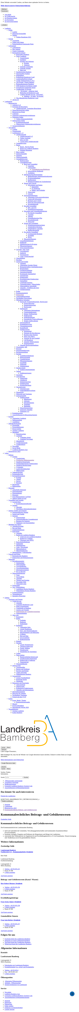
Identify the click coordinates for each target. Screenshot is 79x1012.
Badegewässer (24, 161)
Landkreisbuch (20, 444)
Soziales (18, 354)
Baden (18, 618)
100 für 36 (15, 100)
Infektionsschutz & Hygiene (28, 244)
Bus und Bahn (16, 528)
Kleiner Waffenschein (30, 314)
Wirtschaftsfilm (20, 564)
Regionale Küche (21, 679)
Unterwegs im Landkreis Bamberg (30, 537)
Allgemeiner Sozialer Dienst (28, 265)
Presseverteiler (16, 429)
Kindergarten (24, 277)
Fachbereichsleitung (26, 270)
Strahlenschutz (24, 383)
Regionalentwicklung (18, 53)
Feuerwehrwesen (29, 303)
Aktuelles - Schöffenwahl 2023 (29, 288)
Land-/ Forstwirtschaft (27, 256)
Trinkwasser (31, 192)
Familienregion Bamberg (23, 72)
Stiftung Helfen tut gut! (19, 498)
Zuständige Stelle (6, 819)
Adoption (23, 263)
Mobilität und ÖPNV (14, 524)
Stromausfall (28, 331)
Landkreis (8, 28)
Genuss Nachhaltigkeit (23, 678)
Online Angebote (25, 138)
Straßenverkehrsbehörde (27, 369)
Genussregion (16, 676)
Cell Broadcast (28, 340)
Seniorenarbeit (20, 517)
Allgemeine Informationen (32, 310)
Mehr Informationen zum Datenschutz (12, 760)
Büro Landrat (20, 152)
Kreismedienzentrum (18, 476)
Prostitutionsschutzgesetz (35, 209)
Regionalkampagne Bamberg (25, 84)
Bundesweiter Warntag (31, 335)
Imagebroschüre (21, 434)
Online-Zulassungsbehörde (24, 119)
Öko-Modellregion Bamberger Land (27, 98)
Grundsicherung (25, 359)
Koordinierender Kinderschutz (29, 279)
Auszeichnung (24, 58)
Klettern (18, 641)
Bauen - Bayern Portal (27, 147)
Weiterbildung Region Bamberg (26, 591)
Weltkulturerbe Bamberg (23, 674)
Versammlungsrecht (26, 326)
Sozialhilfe (23, 362)
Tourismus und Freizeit (15, 599)
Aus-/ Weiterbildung (18, 587)
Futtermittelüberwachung (27, 390)
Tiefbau (18, 371)
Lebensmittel (32, 167)
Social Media (16, 448)
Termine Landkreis (18, 430)
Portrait (10, 39)
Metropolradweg (21, 549)
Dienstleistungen (29, 403)
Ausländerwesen (21, 143)
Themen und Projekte (22, 580)
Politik (10, 30)
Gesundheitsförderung (27, 241)
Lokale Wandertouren (26, 645)
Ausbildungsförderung (27, 356)
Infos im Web (24, 140)
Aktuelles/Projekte (18, 526)
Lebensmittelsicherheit (23, 296)
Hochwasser (27, 307)
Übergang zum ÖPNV (27, 540)
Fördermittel (16, 585)
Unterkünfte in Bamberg (23, 608)
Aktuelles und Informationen (25, 690)
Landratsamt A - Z (17, 133)
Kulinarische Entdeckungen (24, 688)
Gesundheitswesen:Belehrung (41, 169)
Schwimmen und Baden (35, 185)
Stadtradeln (19, 544)
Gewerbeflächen (21, 566)
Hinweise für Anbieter (19, 693)
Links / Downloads (22, 547)
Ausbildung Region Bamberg (25, 589)
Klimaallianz (20, 75)
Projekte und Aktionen (27, 61)
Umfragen (15, 114)
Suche (3, 777)
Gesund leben (16, 502)
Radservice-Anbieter (26, 538)
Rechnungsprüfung (22, 352)
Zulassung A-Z (24, 411)
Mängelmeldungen (22, 551)
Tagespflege (23, 281)
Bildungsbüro (16, 486)
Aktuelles (19, 533)
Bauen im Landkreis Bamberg (29, 148)
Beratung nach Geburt (34, 201)
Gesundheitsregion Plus (35, 218)
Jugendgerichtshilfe (26, 272)
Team (18, 575)
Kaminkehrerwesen (26, 324)
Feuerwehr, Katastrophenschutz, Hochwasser (33, 302)
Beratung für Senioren (23, 521)
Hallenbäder (23, 624)
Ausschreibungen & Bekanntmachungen (24, 415)
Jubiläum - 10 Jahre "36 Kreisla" (34, 96)
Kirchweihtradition (18, 705)
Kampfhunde (24, 328)
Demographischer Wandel (20, 512)
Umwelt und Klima (14, 554)
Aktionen (27, 65)
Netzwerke (31, 221)
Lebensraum (12, 46)
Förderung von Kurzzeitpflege (25, 523)
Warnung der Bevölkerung (32, 333)
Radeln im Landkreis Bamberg (25, 535)
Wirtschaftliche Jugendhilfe (28, 286)
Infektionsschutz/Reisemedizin (33, 174)
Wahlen (14, 35)
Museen (14, 704)
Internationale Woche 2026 (20, 707)
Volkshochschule (17, 472)
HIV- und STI (32, 208)
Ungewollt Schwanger (34, 199)
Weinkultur (19, 681)
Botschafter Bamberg (22, 54)
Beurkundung (24, 268)
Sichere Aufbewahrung (31, 321)
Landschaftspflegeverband (24, 79)
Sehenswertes (16, 665)
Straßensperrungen (25, 373)
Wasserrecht (20, 392)
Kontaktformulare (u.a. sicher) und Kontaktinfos (19, 967)
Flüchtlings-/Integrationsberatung (26, 509)
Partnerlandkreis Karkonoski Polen (23, 44)
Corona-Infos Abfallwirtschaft (29, 141)
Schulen (14, 456)
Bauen (18, 145)
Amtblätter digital (25, 437)
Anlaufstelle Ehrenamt (19, 490)
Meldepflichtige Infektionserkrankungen (40, 176)
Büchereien (15, 484)
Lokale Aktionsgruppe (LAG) (25, 80)
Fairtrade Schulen (25, 68)
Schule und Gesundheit (31, 223)
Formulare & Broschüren (20, 107)
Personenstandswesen (22, 350)
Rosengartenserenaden (23, 702)
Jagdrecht (23, 253)
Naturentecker (24, 662)
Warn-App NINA (29, 336)
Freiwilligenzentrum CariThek (21, 497)
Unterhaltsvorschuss (26, 282)
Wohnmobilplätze (21, 613)
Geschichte (15, 40)
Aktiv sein (15, 615)
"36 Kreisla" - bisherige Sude (29, 91)
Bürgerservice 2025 (14, 451)
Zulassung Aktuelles (26, 409)
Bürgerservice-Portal (18, 112)
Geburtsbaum (16, 47)
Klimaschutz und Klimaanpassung (22, 557)
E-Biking (23, 634)
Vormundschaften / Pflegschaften (30, 284)
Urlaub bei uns (16, 601)
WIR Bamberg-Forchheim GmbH (26, 86)
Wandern (19, 643)
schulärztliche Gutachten (35, 228)
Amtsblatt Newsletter (26, 439)
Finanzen (19, 155)
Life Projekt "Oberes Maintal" (25, 82)
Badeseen (23, 622)
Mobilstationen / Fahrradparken (21, 552)
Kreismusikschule (17, 474)
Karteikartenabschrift (22, 122)
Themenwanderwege (26, 646)
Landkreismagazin (21, 443)
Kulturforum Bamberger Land (25, 77)
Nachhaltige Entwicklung (24, 298)
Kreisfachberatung (25, 385)
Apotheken (31, 173)
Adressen (27, 401)
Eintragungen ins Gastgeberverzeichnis (28, 611)
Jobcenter (19, 507)
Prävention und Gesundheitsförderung (35, 211)
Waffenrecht (23, 309)
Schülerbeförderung (18, 530)
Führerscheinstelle (21, 157)
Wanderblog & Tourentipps (28, 651)
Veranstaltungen (17, 594)
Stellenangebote (17, 420)
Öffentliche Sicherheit (22, 300)
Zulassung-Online (17, 117)
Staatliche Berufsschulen (23, 465)
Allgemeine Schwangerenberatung (38, 197)
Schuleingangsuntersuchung (36, 225)
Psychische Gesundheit (35, 213)
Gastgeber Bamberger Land (24, 604)
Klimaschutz (20, 295)
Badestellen (35, 187)
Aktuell (18, 479)
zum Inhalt (8, 14)
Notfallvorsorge (25, 329)
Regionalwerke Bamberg (20, 556)
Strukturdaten (20, 563)
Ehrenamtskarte (17, 493)
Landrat (14, 32)
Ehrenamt (11, 488)
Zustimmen (5, 11)
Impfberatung (32, 180)
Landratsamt (8, 101)
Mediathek (27, 406)
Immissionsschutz (25, 382)
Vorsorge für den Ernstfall (32, 338)
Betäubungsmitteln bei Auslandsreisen (39, 181)
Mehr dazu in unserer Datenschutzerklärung (15, 5)
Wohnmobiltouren (21, 664)
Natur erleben (20, 655)
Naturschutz (23, 378)
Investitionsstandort (18, 561)
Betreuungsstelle (25, 357)
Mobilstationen (20, 545)
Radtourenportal (25, 639)
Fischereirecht (24, 255)
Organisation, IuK (21, 347)
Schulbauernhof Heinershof (28, 658)
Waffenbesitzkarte (29, 317)
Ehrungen (15, 495)
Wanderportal (24, 650)
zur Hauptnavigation (11, 18)
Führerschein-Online (18, 120)
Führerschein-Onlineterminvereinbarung (28, 124)
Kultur (18, 291)
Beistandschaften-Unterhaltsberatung (31, 267)
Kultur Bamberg (17, 712)
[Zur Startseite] (29, 745)
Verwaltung (12, 127)
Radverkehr (15, 531)
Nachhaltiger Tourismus (19, 695)
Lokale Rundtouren (26, 629)
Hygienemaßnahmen (34, 178)
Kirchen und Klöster (22, 671)
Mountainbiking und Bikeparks (29, 632)
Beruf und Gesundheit (30, 164)
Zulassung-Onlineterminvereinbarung (23, 115)
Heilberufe (23, 242)
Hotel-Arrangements (22, 606)
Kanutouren (19, 617)
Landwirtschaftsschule (23, 469)
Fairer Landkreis (21, 56)
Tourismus (19, 375)
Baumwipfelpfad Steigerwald (29, 657)
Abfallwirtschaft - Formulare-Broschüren (28, 108)
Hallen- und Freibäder (38, 190)
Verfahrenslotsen (25, 289)
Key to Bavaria (20, 571)
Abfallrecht (23, 380)
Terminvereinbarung (18, 126)
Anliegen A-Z (16, 105)
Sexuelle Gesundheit (30, 206)
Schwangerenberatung (30, 195)
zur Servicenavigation (11, 21)
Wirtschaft (11, 559)
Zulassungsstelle (21, 396)
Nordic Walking (25, 648)
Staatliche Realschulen (23, 462)
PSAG (30, 237)
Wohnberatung (24, 366)
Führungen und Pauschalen (20, 683)
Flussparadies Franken (23, 73)
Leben (6, 453)
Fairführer (23, 60)
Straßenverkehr (20, 368)
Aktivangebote (20, 685)
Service (18, 481)
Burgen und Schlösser (23, 669)
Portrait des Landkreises (8, 796)
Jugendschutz (24, 275)
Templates (27, 404)
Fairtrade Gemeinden (26, 67)
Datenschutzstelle (21, 154)
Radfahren (19, 625)
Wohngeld (23, 364)
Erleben (7, 598)
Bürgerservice (12, 103)
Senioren (15, 516)
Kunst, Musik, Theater (19, 700)
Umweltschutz (20, 376)
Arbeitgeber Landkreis (19, 418)
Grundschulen (20, 458)
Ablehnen (4, 9)
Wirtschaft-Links (21, 584)
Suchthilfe (31, 235)
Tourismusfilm (20, 667)
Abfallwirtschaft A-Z (26, 136)
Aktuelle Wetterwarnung (31, 342)
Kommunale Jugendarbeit (28, 274)
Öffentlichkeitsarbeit (14, 423)
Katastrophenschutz (30, 305)
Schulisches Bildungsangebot (25, 460)
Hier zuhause (16, 49)
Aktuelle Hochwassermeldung (29, 345)
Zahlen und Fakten (18, 42)
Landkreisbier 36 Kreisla (23, 89)
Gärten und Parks (21, 672)
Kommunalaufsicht (22, 293)
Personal (18, 349)
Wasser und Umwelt (30, 183)
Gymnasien (19, 467)
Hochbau (19, 260)
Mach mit (23, 70)
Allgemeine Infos (25, 627)
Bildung (10, 455)
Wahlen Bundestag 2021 (23, 37)
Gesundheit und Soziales (16, 500)
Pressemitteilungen (18, 427)
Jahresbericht (20, 441)
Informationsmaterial (22, 570)
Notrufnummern (29, 343)
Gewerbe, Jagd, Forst (22, 249)
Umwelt (30, 194)
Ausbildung (15, 422)
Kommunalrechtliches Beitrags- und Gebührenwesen (21, 810)
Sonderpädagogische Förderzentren (27, 463)
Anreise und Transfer (22, 610)
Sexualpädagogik (33, 204)
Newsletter (15, 446)
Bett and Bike (24, 636)
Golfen (18, 653)
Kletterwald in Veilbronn (27, 660)
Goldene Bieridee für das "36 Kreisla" (31, 94)
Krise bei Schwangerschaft (36, 202)
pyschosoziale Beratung (35, 234)
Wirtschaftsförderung (18, 573)
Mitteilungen (28, 399)
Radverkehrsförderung (23, 542)
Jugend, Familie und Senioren (17, 510)
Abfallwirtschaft (21, 134)
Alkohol (30, 216)
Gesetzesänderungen (30, 312)
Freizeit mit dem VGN (19, 697)
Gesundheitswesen (22, 159)
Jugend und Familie (22, 262)
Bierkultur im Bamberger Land (29, 93)
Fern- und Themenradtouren (28, 631)
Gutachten (31, 166)
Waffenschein (28, 315)
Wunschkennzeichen (26, 408)
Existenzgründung (17, 592)
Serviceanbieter (24, 638)
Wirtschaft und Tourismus (24, 394)
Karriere (10, 416)
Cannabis (30, 214)
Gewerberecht (24, 251)
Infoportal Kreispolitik (19, 33)
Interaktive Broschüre (18, 596)
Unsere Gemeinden (18, 51)
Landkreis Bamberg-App (20, 450)
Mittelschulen (20, 470)
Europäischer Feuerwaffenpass (33, 319)
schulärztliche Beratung (35, 227)
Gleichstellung (20, 258)
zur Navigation (9, 20)
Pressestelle (15, 425)
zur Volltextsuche (10, 16)
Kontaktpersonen (17, 413)
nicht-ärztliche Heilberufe (35, 171)
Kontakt (18, 477)
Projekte (26, 63)
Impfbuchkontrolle (33, 230)
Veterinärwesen (21, 387)
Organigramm (16, 131)
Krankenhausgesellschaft (23, 504)
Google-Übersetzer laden (8, 763)
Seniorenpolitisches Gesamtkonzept (27, 519)
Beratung (19, 483)
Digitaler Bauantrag (26, 150)
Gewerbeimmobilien (22, 568)
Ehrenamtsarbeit (17, 491)
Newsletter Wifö (21, 582)
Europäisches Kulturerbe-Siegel (25, 87)
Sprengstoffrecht (25, 322)
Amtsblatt (19, 436)
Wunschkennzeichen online (20, 110)
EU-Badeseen (36, 188)
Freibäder (23, 620)
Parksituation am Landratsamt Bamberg (17, 965)
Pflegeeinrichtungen (30, 239)
